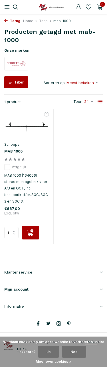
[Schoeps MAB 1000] (26, 126)
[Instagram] (58, 324)
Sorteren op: (55, 82)
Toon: (78, 101)
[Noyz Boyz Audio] (53, 7)
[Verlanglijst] (89, 7)
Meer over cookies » (53, 361)
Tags (43, 21)
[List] (100, 101)
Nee (74, 352)
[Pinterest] (69, 324)
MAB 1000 (13, 151)
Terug (14, 21)
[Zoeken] (15, 7)
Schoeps (11, 144)
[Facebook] (38, 324)
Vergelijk (19, 167)
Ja (49, 352)
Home (28, 21)
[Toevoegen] (30, 232)
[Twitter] (48, 324)
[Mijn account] (78, 7)
